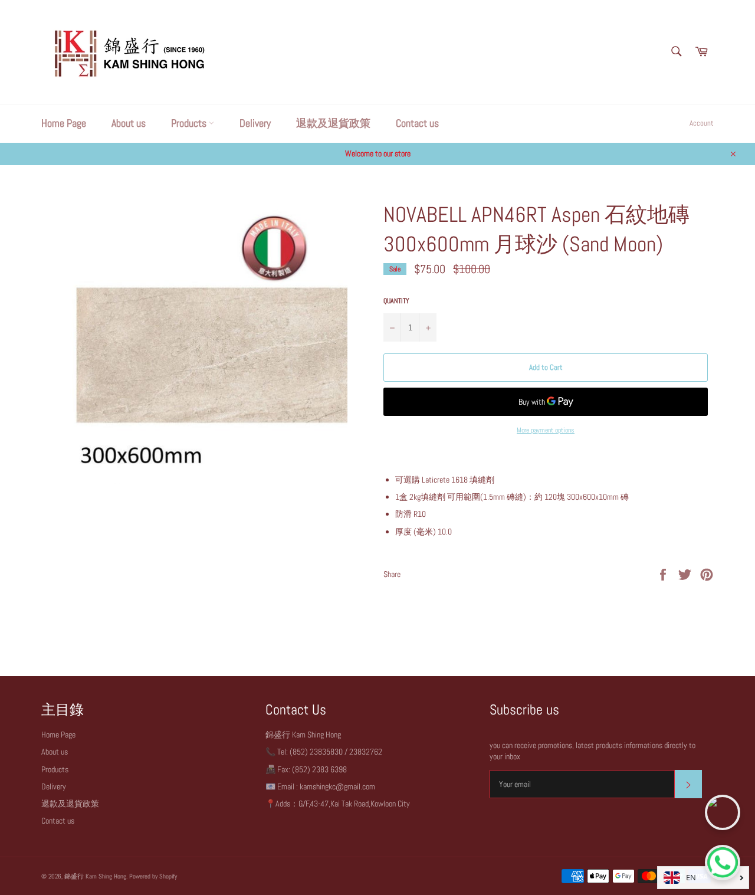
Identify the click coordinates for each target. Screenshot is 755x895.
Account (702, 123)
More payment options (546, 430)
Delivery (255, 123)
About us (128, 123)
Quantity (396, 301)
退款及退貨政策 (333, 123)
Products (190, 123)
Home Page (63, 123)
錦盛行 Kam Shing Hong (95, 876)
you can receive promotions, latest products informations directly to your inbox (592, 751)
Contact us (417, 123)
